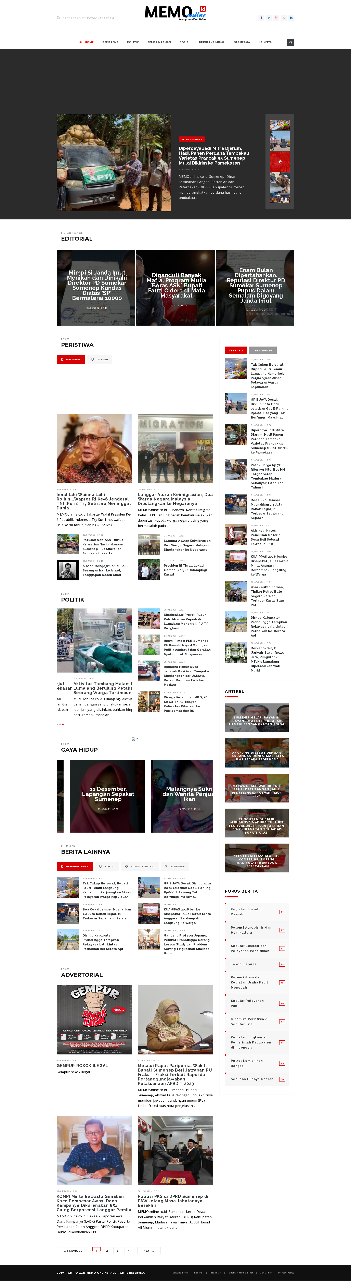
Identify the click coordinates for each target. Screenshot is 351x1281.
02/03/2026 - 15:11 (67, 489)
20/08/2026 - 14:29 (261, 582)
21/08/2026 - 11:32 (93, 904)
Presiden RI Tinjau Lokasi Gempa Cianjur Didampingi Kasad (185, 570)
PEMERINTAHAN (159, 42)
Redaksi (198, 1273)
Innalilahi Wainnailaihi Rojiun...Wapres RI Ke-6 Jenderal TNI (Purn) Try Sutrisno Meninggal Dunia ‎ (94, 501)
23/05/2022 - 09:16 (97, 308)
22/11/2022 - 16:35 (174, 560)
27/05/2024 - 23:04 (148, 1060)
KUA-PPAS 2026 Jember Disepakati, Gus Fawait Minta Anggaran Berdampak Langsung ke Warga (187, 916)
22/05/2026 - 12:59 (174, 692)
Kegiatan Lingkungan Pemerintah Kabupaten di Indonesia (251, 1042)
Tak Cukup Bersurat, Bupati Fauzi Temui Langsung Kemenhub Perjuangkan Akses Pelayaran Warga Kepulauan (107, 890)
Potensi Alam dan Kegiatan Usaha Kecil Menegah (249, 982)
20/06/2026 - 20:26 (67, 678)
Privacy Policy (286, 1273)
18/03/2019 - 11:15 (176, 809)
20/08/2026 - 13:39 (174, 930)
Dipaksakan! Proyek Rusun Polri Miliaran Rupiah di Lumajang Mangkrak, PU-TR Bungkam (186, 621)
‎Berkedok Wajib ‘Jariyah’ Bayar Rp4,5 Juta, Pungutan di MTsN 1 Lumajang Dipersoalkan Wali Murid (267, 659)
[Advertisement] (175, 79)
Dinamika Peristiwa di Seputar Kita (250, 1021)
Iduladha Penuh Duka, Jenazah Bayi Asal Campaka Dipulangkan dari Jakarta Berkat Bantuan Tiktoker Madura (186, 676)
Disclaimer (266, 1273)
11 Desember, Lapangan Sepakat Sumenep (95, 794)
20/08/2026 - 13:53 (261, 643)
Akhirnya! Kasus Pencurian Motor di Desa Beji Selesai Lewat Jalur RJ (266, 537)
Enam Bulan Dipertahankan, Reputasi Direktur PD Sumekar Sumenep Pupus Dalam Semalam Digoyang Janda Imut (256, 285)
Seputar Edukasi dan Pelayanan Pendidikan (250, 948)
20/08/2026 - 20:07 (261, 525)
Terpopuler (263, 350)
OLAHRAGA (242, 42)
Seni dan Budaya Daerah (252, 1079)
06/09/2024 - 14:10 (67, 1060)
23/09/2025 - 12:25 (257, 779)
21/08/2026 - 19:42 (93, 878)
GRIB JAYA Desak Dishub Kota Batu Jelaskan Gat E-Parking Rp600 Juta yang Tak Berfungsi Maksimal (187, 890)
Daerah (102, 359)
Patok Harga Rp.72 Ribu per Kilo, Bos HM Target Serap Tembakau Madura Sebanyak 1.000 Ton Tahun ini (214, 156)
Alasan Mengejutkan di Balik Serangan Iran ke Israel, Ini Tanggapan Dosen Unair (106, 570)
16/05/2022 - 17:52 (256, 310)
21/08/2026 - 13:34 (174, 878)
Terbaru (236, 350)
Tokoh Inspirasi (244, 964)
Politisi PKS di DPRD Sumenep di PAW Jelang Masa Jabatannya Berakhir (173, 1201)
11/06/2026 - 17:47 (174, 636)
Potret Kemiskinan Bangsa (247, 1063)
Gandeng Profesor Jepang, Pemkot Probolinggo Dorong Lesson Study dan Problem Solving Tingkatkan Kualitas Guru (187, 944)
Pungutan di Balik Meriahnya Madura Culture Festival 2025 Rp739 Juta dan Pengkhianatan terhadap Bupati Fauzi (256, 825)
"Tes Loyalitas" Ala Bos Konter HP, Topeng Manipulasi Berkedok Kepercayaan (257, 861)
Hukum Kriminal (142, 866)
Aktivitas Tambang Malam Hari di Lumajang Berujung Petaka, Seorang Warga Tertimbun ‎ (93, 688)
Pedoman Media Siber (240, 1273)
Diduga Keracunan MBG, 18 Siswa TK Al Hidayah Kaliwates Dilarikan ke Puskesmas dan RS (185, 704)
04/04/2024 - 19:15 (148, 489)
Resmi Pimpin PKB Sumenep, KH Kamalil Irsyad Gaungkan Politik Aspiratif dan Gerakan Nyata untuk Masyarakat (187, 647)
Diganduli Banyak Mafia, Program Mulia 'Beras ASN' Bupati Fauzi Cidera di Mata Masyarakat (176, 285)
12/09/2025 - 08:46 (257, 813)
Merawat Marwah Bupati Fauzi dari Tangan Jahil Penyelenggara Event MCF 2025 (257, 791)
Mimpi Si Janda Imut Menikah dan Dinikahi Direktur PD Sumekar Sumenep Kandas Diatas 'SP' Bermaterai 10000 (97, 285)
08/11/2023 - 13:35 (148, 1191)
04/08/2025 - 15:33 (257, 850)
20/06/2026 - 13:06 (174, 609)
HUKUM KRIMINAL (212, 42)
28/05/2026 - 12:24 (174, 662)
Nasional (73, 359)
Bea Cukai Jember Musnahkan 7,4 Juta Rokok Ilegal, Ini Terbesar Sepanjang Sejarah (107, 914)
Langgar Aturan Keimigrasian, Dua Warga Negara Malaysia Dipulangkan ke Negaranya (175, 499)
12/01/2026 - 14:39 (257, 711)
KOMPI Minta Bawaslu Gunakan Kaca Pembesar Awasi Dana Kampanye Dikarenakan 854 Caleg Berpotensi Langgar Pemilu (94, 1203)
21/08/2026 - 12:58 (261, 425)
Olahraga (177, 866)
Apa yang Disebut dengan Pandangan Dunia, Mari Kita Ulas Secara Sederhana (257, 755)
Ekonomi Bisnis (192, 139)
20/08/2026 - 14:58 (174, 904)
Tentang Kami (180, 1273)
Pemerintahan (77, 866)
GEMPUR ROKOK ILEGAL (82, 1065)
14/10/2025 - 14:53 (257, 746)
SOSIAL (185, 42)
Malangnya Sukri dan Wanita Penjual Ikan (177, 794)
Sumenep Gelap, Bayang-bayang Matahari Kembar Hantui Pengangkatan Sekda (257, 720)
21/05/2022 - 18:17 (176, 305)
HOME (89, 42)
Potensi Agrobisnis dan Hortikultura (251, 930)
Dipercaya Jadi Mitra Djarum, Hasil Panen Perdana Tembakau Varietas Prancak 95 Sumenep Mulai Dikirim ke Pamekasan (269, 441)
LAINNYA (265, 42)
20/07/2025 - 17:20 (93, 535)
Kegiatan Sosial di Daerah (247, 911)
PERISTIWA (110, 42)
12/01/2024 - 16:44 (67, 1191)
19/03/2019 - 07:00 (95, 809)
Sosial (109, 866)
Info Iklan (215, 1273)
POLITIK (133, 42)
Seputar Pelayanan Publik (247, 1003)
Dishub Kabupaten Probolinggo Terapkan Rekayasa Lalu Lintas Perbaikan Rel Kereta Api (103, 942)
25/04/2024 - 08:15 (93, 561)
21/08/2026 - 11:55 (189, 169)
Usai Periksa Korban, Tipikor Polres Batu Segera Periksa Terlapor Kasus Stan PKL (267, 596)
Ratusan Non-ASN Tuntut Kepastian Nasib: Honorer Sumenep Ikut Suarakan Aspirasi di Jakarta (103, 546)
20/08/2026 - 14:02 (93, 930)
